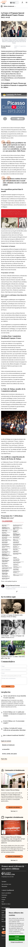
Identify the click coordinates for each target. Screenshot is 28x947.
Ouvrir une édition (6, 893)
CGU (3, 901)
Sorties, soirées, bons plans (9, 753)
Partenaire (4, 895)
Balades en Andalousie (8, 745)
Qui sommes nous (6, 884)
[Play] (17, 2)
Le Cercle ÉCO (5, 749)
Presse (3, 899)
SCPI (3, 912)
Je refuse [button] (17, 939)
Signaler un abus (6, 904)
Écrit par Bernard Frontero (5, 46)
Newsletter (4, 886)
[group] (17, 2)
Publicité (4, 897)
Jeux (3, 919)
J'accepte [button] (17, 936)
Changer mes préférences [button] (17, 942)
